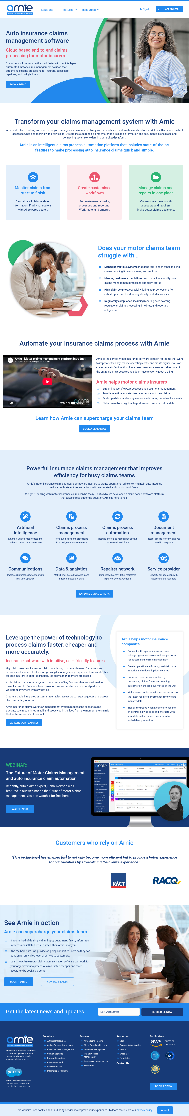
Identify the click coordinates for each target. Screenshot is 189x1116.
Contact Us (123, 1063)
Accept (165, 1110)
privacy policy (144, 1110)
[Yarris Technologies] (14, 1068)
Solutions (48, 1036)
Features (84, 1036)
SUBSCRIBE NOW (162, 1011)
